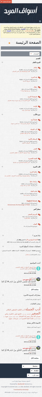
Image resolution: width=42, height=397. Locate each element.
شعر (31, 316)
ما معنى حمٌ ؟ (26, 195)
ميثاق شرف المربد (29, 30)
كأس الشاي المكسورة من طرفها (21, 162)
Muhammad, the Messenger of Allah (19, 205)
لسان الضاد (34, 191)
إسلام (35, 67)
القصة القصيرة (32, 158)
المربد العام (36, 62)
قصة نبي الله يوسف (25, 185)
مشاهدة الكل (35, 289)
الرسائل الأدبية (32, 139)
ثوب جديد (24, 314)
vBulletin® (21, 384)
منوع (10, 318)
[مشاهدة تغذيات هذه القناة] (9, 42)
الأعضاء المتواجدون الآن (32, 239)
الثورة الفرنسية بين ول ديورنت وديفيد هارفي (19, 100)
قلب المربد (36, 167)
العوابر (35, 224)
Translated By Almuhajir (21, 389)
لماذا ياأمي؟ (27, 218)
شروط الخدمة (26, 81)
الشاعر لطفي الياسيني (26, 268)
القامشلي (29, 314)
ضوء (6, 316)
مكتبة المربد (33, 172)
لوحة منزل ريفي (26, 110)
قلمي (20, 318)
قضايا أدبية (34, 120)
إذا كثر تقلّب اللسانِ (25, 133)
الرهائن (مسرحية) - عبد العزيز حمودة (20, 123)
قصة (31, 318)
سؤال (35, 87)
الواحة (35, 106)
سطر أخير (37, 209)
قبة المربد (34, 77)
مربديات (15, 318)
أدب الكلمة (21, 310)
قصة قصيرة (26, 318)
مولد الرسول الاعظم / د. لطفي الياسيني (20, 152)
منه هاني (27, 254)
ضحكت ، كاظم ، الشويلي (14, 316)
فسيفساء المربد (32, 97)
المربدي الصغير (32, 214)
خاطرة (11, 314)
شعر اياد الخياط (24, 316)
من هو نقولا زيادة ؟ (25, 90)
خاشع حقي (18, 314)
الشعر (35, 149)
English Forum (32, 201)
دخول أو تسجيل (7, 1)
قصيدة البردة (32, 278)
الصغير (35, 313)
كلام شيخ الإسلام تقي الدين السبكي (21, 71)
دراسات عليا (33, 181)
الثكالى (8, 310)
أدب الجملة (33, 129)
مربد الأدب (36, 114)
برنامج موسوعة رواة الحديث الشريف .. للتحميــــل (17, 175)
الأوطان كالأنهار (26, 143)
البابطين (14, 310)
